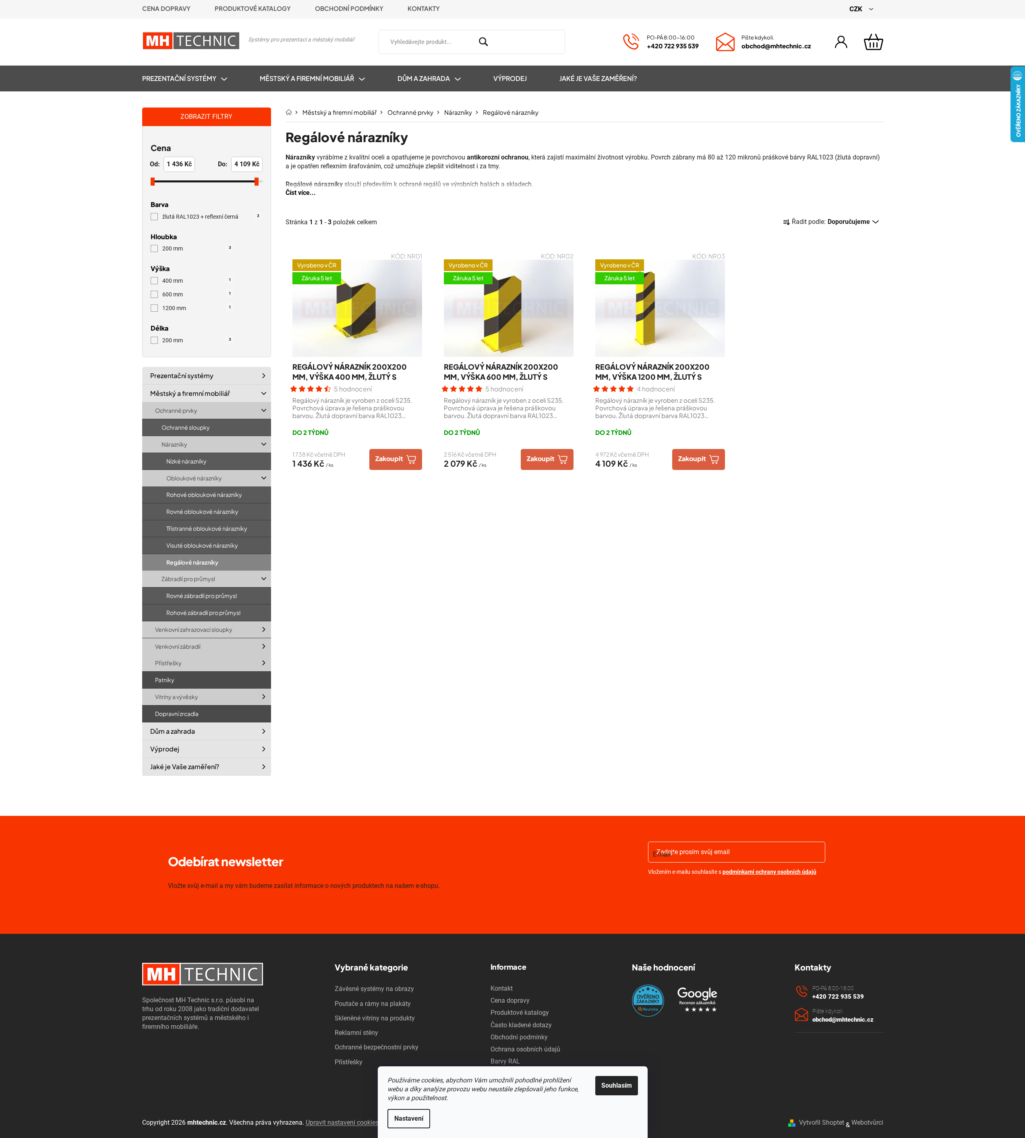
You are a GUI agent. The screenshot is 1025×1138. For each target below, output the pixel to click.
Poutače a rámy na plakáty (373, 1004)
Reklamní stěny (356, 1033)
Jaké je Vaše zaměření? (184, 766)
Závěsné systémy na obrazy (374, 989)
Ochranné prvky (176, 410)
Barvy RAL (505, 1061)
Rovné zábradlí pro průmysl (201, 595)
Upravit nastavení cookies (342, 1122)
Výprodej (164, 749)
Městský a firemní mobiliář (190, 393)
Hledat (576, 40)
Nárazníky (174, 444)
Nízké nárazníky (186, 461)
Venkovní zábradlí (178, 646)
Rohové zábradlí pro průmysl (203, 612)
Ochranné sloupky (186, 427)
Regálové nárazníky (192, 561)
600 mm (196, 294)
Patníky (164, 679)
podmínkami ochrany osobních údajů (769, 872)
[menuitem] (192, 78)
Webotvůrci (867, 1122)
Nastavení (408, 1118)
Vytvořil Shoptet (821, 1122)
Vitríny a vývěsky (176, 696)
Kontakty (424, 8)
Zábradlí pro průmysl (188, 578)
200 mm (196, 248)
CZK (856, 9)
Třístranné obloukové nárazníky (206, 528)
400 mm (196, 280)
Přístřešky (168, 662)
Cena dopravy (166, 8)
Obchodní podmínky (349, 8)
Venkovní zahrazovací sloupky (193, 629)
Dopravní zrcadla (177, 713)
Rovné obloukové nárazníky (202, 511)
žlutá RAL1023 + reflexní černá (210, 216)
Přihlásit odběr (694, 892)
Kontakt (502, 988)
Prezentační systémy (181, 375)
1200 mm (196, 308)
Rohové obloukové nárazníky (204, 494)
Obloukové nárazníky (194, 477)
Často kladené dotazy (521, 1025)
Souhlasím (616, 1085)
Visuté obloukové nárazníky (202, 545)
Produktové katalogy (253, 8)
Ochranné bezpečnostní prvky (376, 1047)
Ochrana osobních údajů (525, 1049)
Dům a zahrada (172, 730)
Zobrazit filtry (206, 116)
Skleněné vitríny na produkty (375, 1018)
